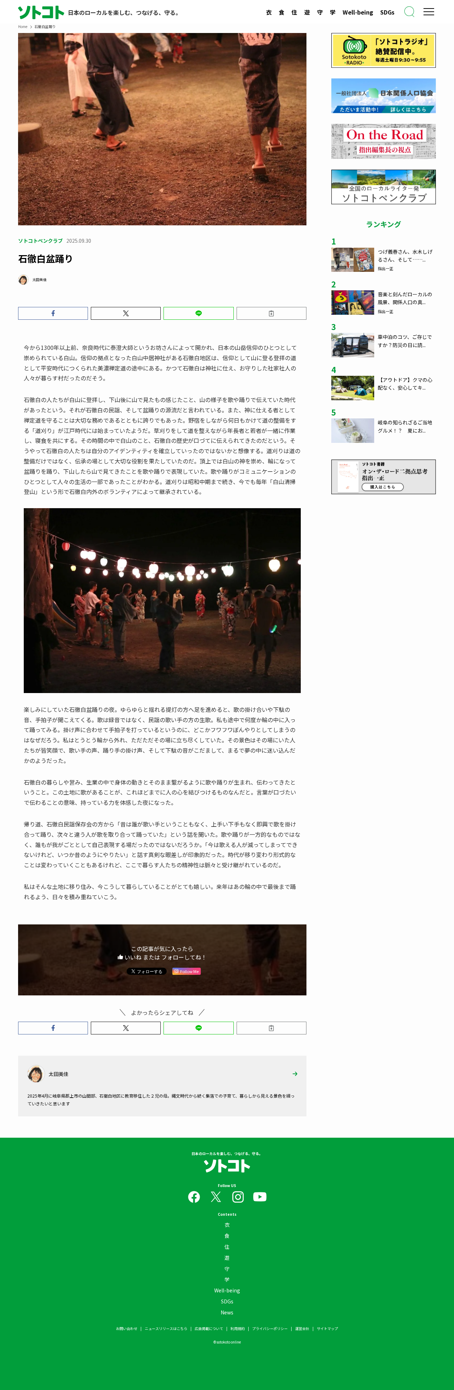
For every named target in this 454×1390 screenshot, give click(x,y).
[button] (53, 313)
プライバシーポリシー (270, 1328)
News (227, 1312)
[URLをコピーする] (271, 313)
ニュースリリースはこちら (166, 1328)
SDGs (387, 12)
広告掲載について (209, 1328)
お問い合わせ (126, 1328)
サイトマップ (327, 1328)
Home (22, 26)
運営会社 (302, 1328)
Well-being (358, 12)
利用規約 (238, 1328)
